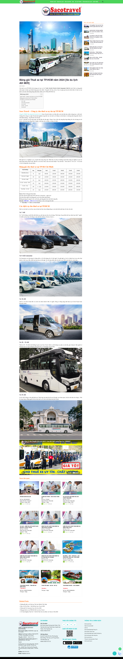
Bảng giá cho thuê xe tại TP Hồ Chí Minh (28, 98)
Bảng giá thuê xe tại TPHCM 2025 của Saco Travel (32, 610)
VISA (73, 1)
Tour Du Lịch (60, 1)
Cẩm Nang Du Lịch (87, 1)
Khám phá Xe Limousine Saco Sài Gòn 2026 (30, 608)
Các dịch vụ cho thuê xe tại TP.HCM (27, 99)
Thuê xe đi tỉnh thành (34, 202)
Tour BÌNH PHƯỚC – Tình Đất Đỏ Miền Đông (28, 586)
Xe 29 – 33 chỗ (25, 105)
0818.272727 (47, 630)
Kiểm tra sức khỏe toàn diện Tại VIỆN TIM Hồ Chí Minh (50, 527)
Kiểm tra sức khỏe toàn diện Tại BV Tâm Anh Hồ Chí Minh (50, 556)
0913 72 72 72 (31, 637)
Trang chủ (53, 1)
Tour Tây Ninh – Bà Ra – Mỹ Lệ (49, 585)
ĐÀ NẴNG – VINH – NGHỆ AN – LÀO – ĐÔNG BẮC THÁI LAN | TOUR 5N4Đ (71, 556)
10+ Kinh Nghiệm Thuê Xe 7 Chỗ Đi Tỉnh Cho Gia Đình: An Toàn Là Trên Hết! (39, 611)
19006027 (25, 637)
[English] (99, 1)
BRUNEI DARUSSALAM (25, 496)
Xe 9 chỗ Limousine (26, 102)
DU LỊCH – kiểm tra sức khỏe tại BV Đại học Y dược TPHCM (29, 527)
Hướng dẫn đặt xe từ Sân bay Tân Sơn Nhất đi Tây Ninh (33, 604)
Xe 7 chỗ (23, 101)
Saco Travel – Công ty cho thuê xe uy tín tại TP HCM (31, 96)
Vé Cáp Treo (78, 1)
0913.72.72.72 (25, 651)
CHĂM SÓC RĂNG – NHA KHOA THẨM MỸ (50, 497)
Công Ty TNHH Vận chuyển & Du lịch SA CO (30, 114)
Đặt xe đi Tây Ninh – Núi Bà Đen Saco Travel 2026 (32, 606)
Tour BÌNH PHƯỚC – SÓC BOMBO (71, 585)
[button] (40, 94)
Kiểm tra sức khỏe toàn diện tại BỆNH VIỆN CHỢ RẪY (28, 556)
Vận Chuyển (68, 1)
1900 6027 (26, 200)
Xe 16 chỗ (24, 104)
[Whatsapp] (120, 648)
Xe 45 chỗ (24, 107)
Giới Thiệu (95, 1)
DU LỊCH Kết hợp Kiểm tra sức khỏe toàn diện (71, 497)
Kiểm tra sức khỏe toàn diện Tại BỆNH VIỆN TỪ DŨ (71, 527)
